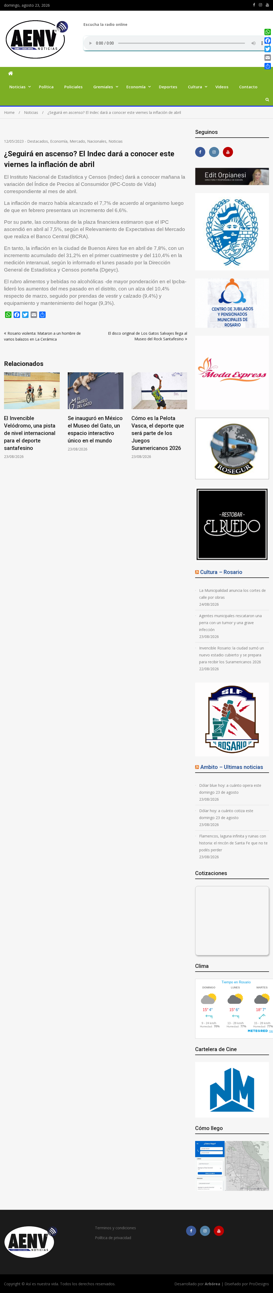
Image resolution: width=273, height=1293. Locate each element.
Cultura (195, 86)
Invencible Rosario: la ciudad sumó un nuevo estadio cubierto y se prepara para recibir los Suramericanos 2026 (231, 654)
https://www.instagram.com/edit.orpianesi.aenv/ (260, 5)
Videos (221, 86)
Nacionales (96, 141)
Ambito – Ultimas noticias (231, 767)
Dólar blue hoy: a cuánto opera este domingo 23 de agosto (230, 789)
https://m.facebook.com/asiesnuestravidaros (254, 5)
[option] (37, 412)
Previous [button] (7, 418)
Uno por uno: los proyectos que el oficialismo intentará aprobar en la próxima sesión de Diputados (162, 433)
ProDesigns (259, 1283)
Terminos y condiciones (115, 1227)
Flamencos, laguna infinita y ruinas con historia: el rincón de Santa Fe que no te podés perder (233, 842)
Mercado (77, 141)
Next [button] (184, 418)
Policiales (73, 86)
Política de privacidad (113, 1237)
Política (46, 86)
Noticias (17, 86)
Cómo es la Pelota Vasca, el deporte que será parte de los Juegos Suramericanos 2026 (99, 433)
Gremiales (103, 86)
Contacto (248, 86)
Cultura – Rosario (221, 572)
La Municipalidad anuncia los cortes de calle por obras (232, 594)
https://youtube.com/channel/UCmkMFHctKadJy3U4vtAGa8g (267, 5)
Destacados (37, 141)
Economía (136, 86)
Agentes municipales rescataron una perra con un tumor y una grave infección (230, 622)
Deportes (168, 86)
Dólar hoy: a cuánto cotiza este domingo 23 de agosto (226, 814)
